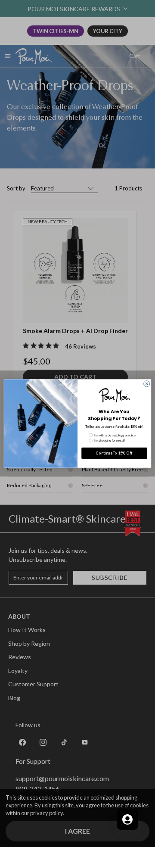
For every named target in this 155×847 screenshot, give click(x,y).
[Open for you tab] (127, 819)
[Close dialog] (147, 384)
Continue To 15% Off (114, 453)
